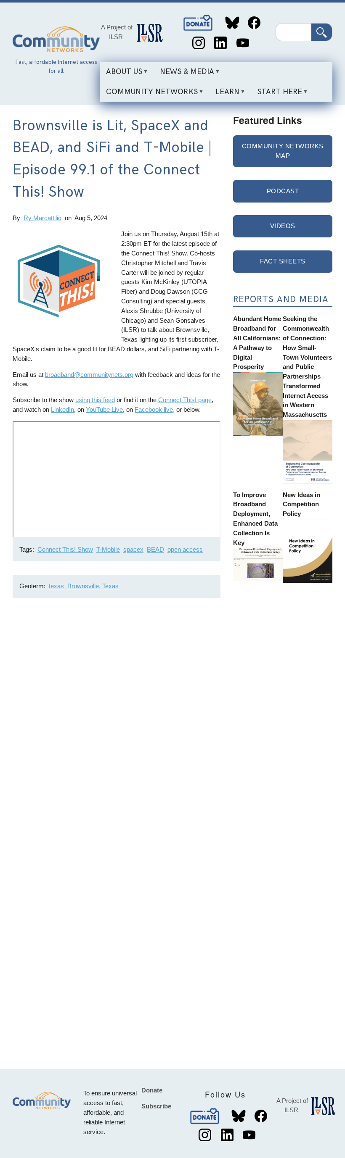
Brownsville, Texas (93, 586)
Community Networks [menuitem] (149, 94)
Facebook (254, 22)
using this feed (95, 399)
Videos (282, 225)
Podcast (283, 191)
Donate (199, 22)
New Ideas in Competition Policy (301, 504)
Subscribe (156, 1106)
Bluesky (232, 22)
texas (56, 586)
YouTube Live (104, 409)
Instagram (198, 43)
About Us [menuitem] (121, 74)
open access (185, 549)
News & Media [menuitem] (184, 74)
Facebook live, (155, 409)
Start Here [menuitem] (276, 94)
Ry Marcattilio (42, 217)
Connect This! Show (65, 549)
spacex (133, 549)
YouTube (242, 43)
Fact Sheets (282, 261)
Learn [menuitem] (224, 94)
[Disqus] (116, 716)
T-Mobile (108, 549)
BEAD (155, 549)
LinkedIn (220, 43)
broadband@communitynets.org (89, 374)
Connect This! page (185, 399)
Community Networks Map (283, 150)
